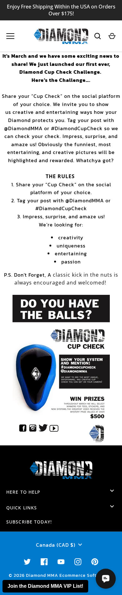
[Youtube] (61, 562)
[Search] (97, 36)
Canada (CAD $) (55, 545)
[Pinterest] (95, 562)
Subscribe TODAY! (29, 522)
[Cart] (112, 36)
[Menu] (10, 36)
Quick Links (21, 508)
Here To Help (23, 492)
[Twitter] (27, 562)
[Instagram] (78, 562)
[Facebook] (44, 562)
